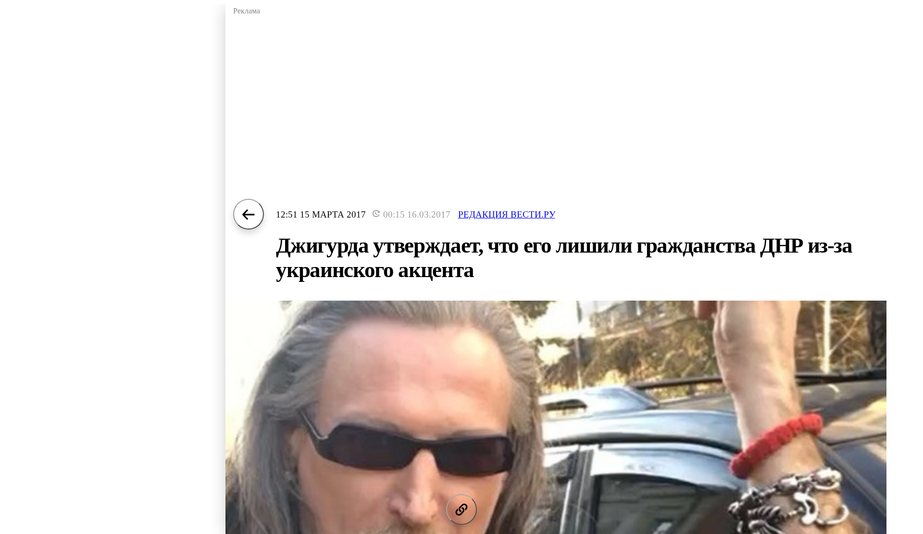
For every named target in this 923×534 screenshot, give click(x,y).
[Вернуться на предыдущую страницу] (248, 214)
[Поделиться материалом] (461, 509)
